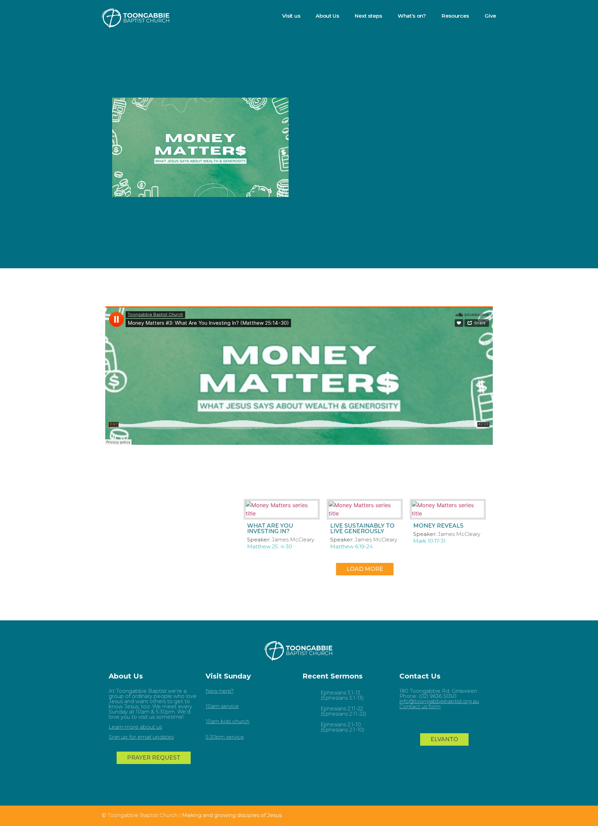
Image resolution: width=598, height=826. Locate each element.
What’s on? (412, 15)
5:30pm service (225, 737)
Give (490, 15)
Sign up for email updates (141, 737)
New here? (220, 691)
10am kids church (228, 721)
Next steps (368, 15)
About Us (327, 15)
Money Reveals (438, 525)
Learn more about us (135, 727)
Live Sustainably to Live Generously (362, 528)
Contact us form (420, 706)
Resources (455, 15)
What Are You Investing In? (270, 528)
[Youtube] (404, 721)
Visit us (291, 15)
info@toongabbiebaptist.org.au (439, 701)
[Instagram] (439, 721)
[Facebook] (422, 721)
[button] (364, 569)
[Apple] (456, 721)
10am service (222, 706)
